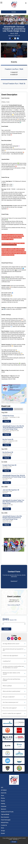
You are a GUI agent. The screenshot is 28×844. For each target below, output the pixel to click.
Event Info (3, 793)
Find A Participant (5, 820)
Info (2, 787)
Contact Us (4, 825)
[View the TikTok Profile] (15, 638)
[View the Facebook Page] (8, 638)
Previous (3, 545)
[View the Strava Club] (19, 638)
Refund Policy (4, 822)
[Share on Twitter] (12, 38)
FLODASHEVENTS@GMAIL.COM (8, 244)
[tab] (7, 409)
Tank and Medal (5, 814)
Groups (3, 830)
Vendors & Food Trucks (7, 811)
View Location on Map (13, 605)
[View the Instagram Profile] (12, 638)
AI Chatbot (4, 790)
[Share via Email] (15, 38)
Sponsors (3, 809)
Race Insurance (5, 817)
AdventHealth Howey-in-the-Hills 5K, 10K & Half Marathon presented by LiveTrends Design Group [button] (13, 427)
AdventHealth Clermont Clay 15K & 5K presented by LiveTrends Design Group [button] (14, 476)
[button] (7, 421)
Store (2, 795)
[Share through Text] (18, 38)
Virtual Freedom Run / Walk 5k (14, 83)
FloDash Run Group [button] (8, 415)
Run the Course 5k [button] (8, 439)
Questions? (14, 581)
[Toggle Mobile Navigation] (1, 2)
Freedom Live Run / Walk (14, 69)
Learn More (15, 839)
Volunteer (3, 806)
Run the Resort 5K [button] (8, 452)
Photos (3, 798)
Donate (14, 12)
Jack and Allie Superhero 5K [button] (11, 490)
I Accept (14, 841)
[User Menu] (26, 3)
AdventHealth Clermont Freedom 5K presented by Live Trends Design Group (14, 29)
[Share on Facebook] (10, 38)
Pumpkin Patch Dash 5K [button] (9, 465)
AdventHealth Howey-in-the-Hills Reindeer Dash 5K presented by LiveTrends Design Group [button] (12, 517)
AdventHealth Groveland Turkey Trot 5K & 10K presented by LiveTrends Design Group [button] (13, 502)
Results (3, 801)
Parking (3, 803)
